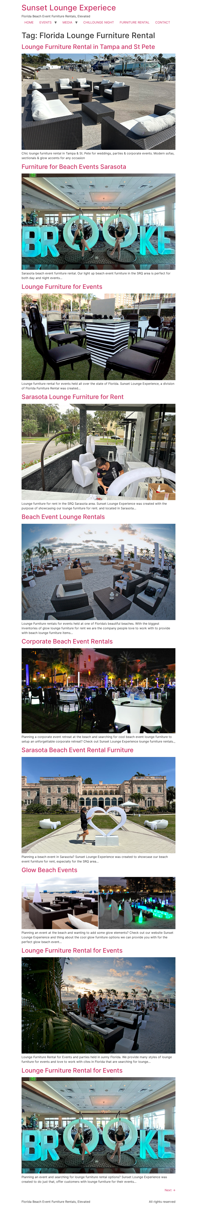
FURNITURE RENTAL (134, 22)
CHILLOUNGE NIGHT (98, 22)
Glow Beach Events (49, 870)
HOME (29, 22)
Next (170, 1190)
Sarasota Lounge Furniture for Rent (73, 397)
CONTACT (162, 22)
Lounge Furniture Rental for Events (72, 950)
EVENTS (45, 22)
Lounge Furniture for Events (62, 286)
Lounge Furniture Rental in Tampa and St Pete (88, 46)
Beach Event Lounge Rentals (63, 517)
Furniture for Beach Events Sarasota (74, 166)
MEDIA (67, 22)
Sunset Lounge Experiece (69, 7)
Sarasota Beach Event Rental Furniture (78, 750)
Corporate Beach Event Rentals (67, 641)
